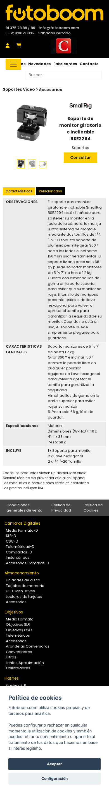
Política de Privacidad (61, 507)
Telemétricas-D (20, 546)
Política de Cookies (93, 507)
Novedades (39, 63)
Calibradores (18, 668)
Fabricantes (65, 63)
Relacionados (50, 191)
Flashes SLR (16, 685)
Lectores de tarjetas (24, 596)
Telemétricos (18, 635)
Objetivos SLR (18, 624)
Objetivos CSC (19, 630)
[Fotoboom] (54, 12)
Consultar (80, 157)
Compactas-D (19, 552)
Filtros (11, 657)
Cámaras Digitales (22, 523)
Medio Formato (20, 619)
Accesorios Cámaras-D (27, 563)
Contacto (89, 63)
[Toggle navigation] (13, 64)
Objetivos (13, 612)
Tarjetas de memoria (25, 585)
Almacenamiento (21, 573)
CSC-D (12, 541)
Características (19, 191)
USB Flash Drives (20, 591)
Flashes (11, 678)
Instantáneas (18, 557)
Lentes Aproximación (25, 662)
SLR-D (11, 535)
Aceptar (54, 764)
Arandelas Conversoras (27, 646)
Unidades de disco (23, 580)
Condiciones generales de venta (24, 507)
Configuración (54, 778)
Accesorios (50, 89)
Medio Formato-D (22, 530)
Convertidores (19, 652)
